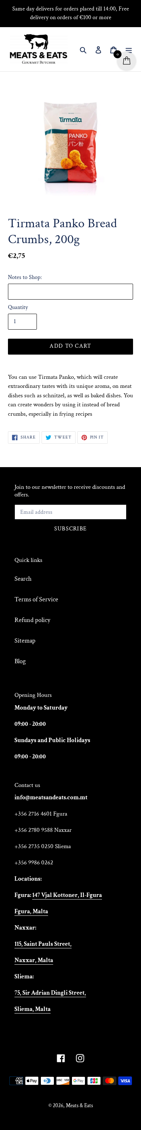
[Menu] (128, 49)
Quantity (18, 307)
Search (22, 579)
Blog (20, 661)
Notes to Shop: (25, 277)
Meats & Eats (79, 1105)
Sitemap (24, 640)
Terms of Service (36, 599)
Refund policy (32, 620)
